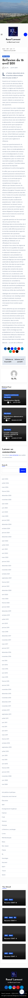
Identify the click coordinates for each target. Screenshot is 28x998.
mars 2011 (5, 735)
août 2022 (5, 541)
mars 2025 (5, 516)
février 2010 (5, 768)
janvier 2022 (6, 561)
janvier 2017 (5, 648)
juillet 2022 (5, 545)
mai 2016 (4, 660)
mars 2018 (5, 631)
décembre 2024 (6, 524)
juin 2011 (4, 722)
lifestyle (4, 825)
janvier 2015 (5, 685)
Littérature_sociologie (8, 829)
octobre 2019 (6, 615)
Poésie (4, 850)
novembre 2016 (6, 656)
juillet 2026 (5, 483)
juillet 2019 (5, 619)
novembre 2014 (6, 689)
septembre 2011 (6, 714)
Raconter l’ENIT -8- (10, 938)
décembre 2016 (6, 652)
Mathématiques (6, 837)
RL (8, 67)
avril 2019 (5, 623)
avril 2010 (5, 763)
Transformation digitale (12, 400)
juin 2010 (5, 755)
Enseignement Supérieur (9, 809)
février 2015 (5, 681)
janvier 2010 (5, 772)
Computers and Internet (11, 395)
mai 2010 (4, 759)
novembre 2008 (6, 776)
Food (3, 817)
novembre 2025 (6, 499)
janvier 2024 (6, 532)
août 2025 (5, 503)
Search (4, 465)
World (3, 875)
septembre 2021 (7, 578)
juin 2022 (5, 549)
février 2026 (5, 491)
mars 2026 (5, 487)
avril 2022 (5, 553)
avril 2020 (5, 594)
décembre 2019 (6, 611)
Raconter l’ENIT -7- (10, 956)
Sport (3, 866)
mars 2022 (5, 557)
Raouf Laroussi (13, 39)
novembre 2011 (6, 706)
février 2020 (5, 603)
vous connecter (13, 455)
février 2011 (5, 739)
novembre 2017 (6, 640)
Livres (4, 833)
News (3, 842)
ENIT (3, 804)
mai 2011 (4, 726)
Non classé (6, 56)
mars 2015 (5, 677)
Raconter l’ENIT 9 (10, 920)
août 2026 (5, 479)
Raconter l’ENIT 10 (10, 903)
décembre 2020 (6, 590)
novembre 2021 (6, 570)
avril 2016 (5, 664)
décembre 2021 (6, 565)
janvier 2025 (5, 520)
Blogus (15, 995)
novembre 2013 (6, 697)
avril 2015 (5, 673)
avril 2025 (5, 512)
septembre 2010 (7, 747)
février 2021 (5, 582)
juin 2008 (5, 780)
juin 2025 (5, 508)
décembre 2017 (6, 636)
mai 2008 (5, 784)
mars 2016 (5, 669)
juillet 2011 (5, 718)
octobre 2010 (6, 743)
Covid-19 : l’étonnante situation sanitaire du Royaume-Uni (11, 434)
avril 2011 (5, 730)
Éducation (5, 800)
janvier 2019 (5, 627)
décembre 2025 (6, 495)
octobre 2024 (6, 528)
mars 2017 (5, 644)
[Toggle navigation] (1, 34)
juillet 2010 (5, 751)
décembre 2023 (6, 537)
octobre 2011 (6, 710)
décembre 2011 (6, 702)
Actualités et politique (8, 792)
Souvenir (4, 862)
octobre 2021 (6, 574)
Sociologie (5, 858)
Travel (4, 870)
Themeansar (22, 995)
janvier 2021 (5, 586)
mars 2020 (5, 598)
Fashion (4, 813)
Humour (4, 821)
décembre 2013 (6, 693)
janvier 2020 (6, 607)
